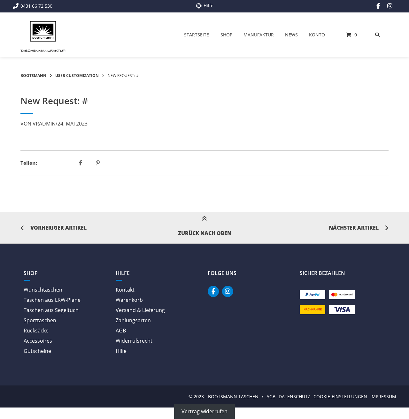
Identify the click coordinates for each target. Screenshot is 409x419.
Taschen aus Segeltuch (51, 310)
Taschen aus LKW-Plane (52, 299)
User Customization (77, 75)
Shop (226, 35)
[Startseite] (43, 31)
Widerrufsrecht (134, 340)
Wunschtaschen (43, 289)
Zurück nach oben (204, 233)
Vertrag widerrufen (204, 411)
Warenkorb (129, 299)
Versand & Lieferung (140, 310)
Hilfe (121, 350)
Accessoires (38, 340)
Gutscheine (37, 350)
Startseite (196, 35)
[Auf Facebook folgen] (378, 6)
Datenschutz (294, 396)
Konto (317, 35)
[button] (81, 163)
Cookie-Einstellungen (340, 396)
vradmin (44, 123)
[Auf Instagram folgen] (389, 6)
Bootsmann (33, 75)
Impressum (383, 396)
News (291, 35)
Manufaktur (258, 35)
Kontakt (125, 289)
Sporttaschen (40, 320)
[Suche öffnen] (377, 35)
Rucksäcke (36, 330)
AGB (121, 330)
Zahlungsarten (133, 320)
